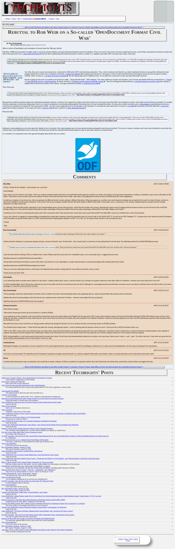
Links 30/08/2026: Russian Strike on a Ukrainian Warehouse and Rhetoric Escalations (29, 421)
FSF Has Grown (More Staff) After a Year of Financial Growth (22, 432)
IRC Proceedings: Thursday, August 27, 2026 (16, 526)
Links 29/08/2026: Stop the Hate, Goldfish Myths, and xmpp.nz (22, 451)
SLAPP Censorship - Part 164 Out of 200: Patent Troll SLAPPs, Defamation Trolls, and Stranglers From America (38, 515)
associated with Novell (32, 54)
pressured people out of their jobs (147, 81)
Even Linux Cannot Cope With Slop (13, 381)
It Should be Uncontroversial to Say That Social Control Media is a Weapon (26, 466)
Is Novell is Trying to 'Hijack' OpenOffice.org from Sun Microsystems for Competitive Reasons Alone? (106, 27)
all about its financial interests (56, 76)
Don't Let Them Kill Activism (11, 477)
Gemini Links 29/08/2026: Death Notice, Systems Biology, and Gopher (24, 492)
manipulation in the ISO (148, 104)
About (14, 19)
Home (8, 19)
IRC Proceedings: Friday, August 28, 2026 (15, 488)
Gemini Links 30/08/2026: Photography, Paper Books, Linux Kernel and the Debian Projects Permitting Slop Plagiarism (40, 425)
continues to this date (91, 83)
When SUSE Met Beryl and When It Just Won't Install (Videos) (47, 27)
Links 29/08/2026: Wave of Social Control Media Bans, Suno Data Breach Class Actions (30, 455)
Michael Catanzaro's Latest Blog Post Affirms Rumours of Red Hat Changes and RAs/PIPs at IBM (33, 500)
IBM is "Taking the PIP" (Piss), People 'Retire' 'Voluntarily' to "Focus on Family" (28, 462)
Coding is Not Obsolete (9, 395)
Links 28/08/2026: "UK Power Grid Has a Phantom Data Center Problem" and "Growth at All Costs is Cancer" (37, 511)
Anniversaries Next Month (10, 391)
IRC (19, 19)
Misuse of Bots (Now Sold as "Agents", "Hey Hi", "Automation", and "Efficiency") (29, 470)
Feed (57, 19)
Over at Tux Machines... (9, 443)
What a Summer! (7, 410)
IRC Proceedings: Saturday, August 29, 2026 (16, 447)
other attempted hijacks (76, 108)
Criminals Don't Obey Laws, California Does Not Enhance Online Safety (25, 440)
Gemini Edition (27, 19)
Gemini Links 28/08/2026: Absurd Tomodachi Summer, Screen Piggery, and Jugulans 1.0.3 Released (34, 507)
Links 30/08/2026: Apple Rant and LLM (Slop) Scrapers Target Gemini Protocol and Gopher (31, 402)
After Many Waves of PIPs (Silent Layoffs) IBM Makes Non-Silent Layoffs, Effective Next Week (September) (37, 530)
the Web (131, 106)
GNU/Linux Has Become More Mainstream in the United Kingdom (23, 385)
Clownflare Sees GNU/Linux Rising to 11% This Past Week (21, 417)
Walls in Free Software (9, 406)
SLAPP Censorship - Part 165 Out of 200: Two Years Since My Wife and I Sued (27, 481)
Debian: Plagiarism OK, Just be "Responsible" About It (19, 473)
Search (52, 19)
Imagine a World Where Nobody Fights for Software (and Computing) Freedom (27, 428)
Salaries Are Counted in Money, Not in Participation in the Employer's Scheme (27, 378)
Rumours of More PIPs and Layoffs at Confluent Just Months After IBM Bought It (28, 518)
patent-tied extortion (73, 74)
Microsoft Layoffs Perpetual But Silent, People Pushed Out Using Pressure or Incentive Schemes (32, 398)
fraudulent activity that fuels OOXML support (88, 81)
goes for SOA (48, 108)
